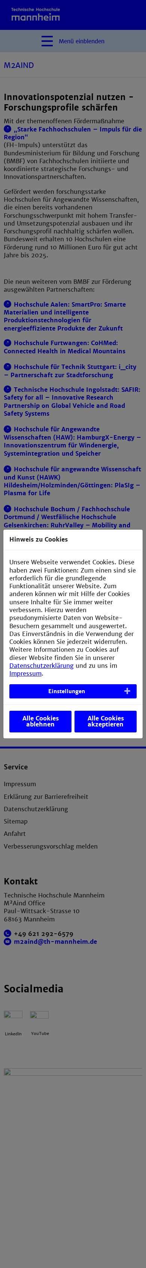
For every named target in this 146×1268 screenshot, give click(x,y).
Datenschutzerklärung (41, 666)
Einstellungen (66, 691)
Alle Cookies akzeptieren (106, 721)
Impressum (25, 674)
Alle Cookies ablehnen (40, 721)
